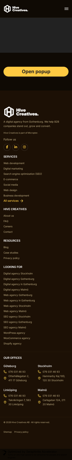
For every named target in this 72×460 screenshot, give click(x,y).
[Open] (66, 8)
